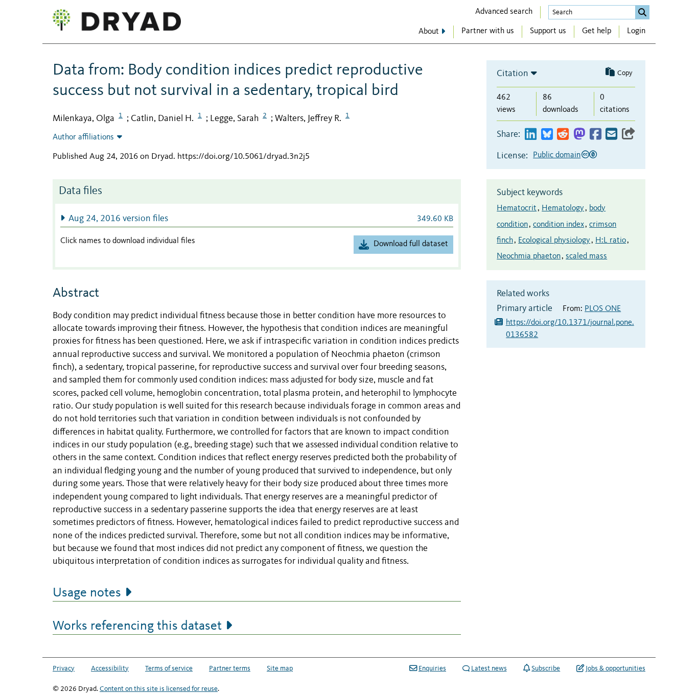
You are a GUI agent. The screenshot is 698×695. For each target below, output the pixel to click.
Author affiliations (83, 137)
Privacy (64, 668)
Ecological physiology (554, 240)
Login (636, 31)
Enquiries (432, 668)
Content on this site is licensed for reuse (159, 688)
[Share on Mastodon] (579, 134)
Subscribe (545, 668)
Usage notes (87, 593)
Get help (596, 31)
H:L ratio (610, 240)
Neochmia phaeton (529, 256)
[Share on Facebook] (595, 134)
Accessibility (110, 668)
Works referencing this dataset (137, 626)
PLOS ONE (603, 309)
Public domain (556, 155)
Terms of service (169, 668)
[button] (256, 218)
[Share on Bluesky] (547, 134)
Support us (548, 31)
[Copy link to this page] (628, 134)
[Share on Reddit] (563, 134)
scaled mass (586, 256)
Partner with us (487, 31)
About (428, 32)
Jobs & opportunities (615, 668)
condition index (558, 225)
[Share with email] (611, 134)
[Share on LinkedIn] (531, 134)
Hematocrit (517, 208)
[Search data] (642, 12)
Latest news (489, 668)
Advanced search (503, 12)
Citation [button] (512, 73)
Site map (280, 668)
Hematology (563, 208)
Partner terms (229, 668)
